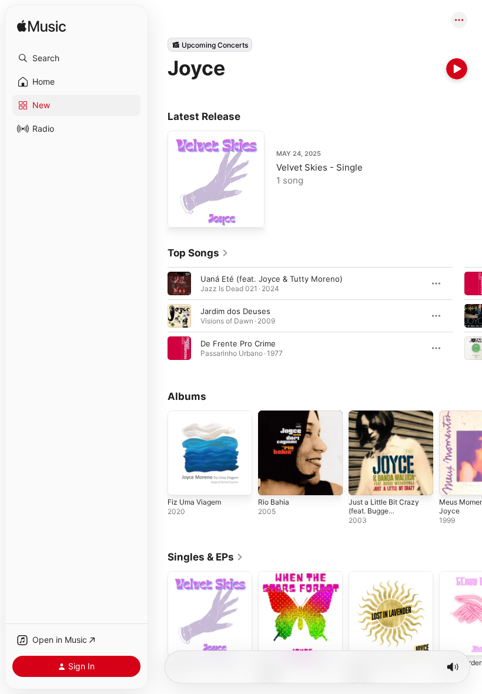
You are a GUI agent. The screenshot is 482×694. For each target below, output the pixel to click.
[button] (76, 58)
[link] (198, 252)
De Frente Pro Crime (238, 343)
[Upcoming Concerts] (210, 45)
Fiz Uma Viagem (194, 502)
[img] (41, 27)
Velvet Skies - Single (319, 167)
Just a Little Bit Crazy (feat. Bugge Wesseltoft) (384, 511)
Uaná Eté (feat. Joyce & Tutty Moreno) (271, 278)
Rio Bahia (273, 502)
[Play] (456, 68)
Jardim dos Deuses (235, 311)
